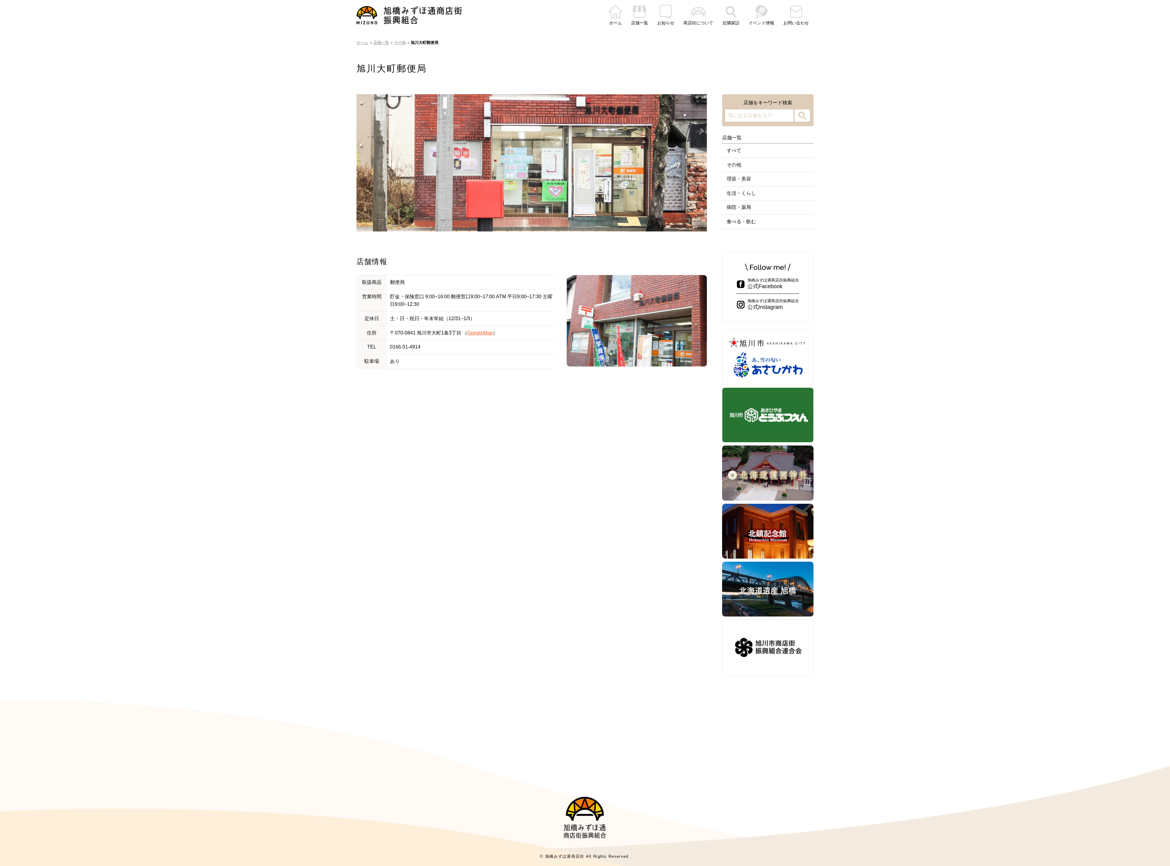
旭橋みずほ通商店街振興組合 (773, 283)
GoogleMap (480, 332)
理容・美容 (739, 178)
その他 (734, 164)
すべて (734, 150)
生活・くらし (741, 193)
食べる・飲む (741, 221)
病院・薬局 (739, 207)
